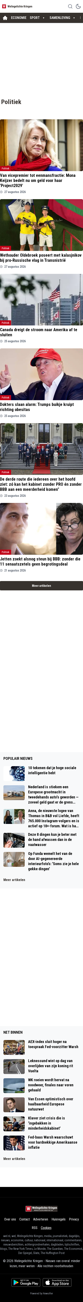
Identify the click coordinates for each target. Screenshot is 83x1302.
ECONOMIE (18, 18)
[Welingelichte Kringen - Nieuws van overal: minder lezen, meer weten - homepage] (18, 6)
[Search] (70, 6)
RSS (34, 1228)
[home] (5, 17)
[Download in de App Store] (57, 1282)
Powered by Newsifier (41, 1293)
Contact (24, 1219)
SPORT (35, 18)
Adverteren (40, 1219)
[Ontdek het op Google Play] (25, 1282)
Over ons (10, 1219)
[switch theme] (78, 6)
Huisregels (59, 1219)
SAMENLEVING (60, 18)
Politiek (5, 168)
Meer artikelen (41, 585)
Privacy (74, 1219)
